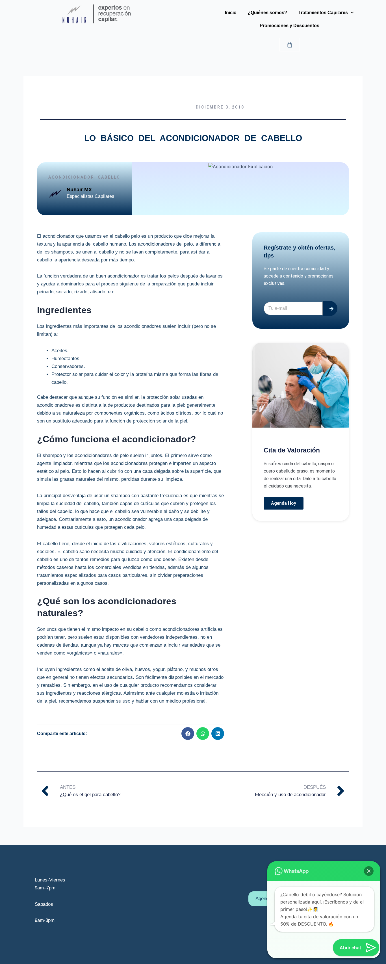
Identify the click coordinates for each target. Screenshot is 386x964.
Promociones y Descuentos (289, 25)
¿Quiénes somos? (267, 12)
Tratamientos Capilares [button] (323, 12)
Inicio (231, 12)
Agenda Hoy (283, 503)
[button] (187, 733)
